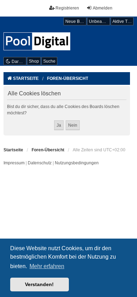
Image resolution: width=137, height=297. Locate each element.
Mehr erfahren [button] (47, 266)
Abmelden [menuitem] (102, 8)
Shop (34, 61)
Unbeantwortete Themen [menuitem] (99, 21)
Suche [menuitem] (49, 61)
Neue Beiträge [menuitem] (75, 21)
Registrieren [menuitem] (67, 8)
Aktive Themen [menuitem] (122, 21)
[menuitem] (14, 163)
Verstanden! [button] (39, 284)
